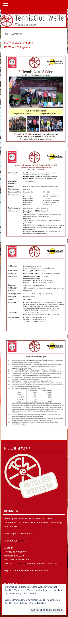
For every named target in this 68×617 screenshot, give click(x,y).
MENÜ (15, 4)
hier (34, 533)
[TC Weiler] (33, 20)
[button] (6, 4)
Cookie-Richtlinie (37, 603)
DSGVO (21, 540)
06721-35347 (19, 563)
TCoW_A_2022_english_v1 (19, 42)
